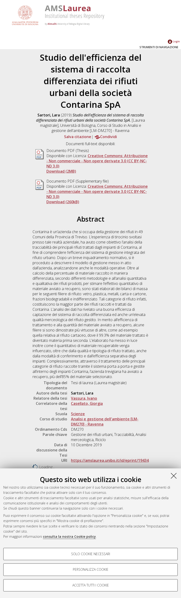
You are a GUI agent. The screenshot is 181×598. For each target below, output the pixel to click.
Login (176, 41)
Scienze (78, 413)
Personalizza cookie (90, 569)
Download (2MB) (61, 171)
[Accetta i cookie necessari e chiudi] (173, 475)
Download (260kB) (62, 201)
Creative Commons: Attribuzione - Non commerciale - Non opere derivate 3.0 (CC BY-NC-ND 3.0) (97, 161)
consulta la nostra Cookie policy (69, 536)
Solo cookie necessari (90, 554)
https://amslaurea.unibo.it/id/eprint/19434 (110, 460)
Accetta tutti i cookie (90, 585)
